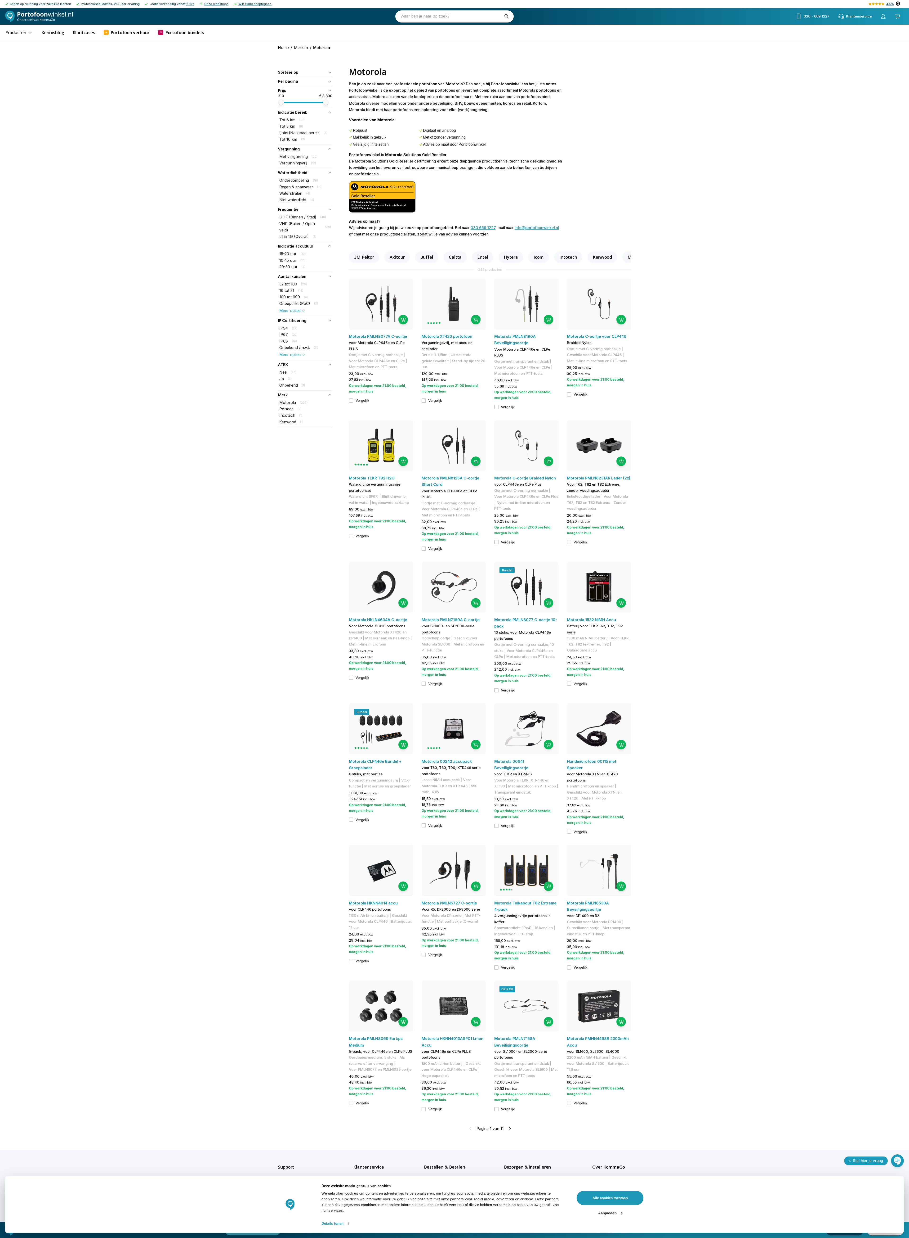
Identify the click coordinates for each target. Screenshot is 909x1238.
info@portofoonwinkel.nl (537, 227)
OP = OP (507, 989)
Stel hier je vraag (868, 1160)
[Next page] (509, 1128)
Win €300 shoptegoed (255, 4)
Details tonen (332, 1223)
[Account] (883, 16)
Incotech (568, 257)
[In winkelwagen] (403, 319)
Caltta (455, 257)
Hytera (511, 257)
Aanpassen (607, 1213)
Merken (301, 47)
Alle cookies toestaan (610, 1198)
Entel (482, 257)
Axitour (397, 257)
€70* (190, 4)
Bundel (507, 570)
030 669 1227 (483, 227)
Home (283, 47)
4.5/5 (890, 4)
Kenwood (602, 257)
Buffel (426, 257)
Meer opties (290, 310)
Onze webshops (216, 4)
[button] (305, 72)
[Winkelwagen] (897, 16)
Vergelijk (362, 400)
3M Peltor (364, 257)
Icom (539, 257)
